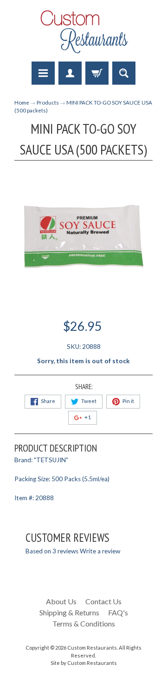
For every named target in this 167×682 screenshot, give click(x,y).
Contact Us (103, 601)
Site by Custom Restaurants (84, 663)
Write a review (100, 551)
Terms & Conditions (83, 623)
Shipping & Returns (69, 612)
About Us (61, 601)
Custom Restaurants (92, 648)
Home (21, 102)
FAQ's (118, 612)
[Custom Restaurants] (83, 32)
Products (48, 102)
